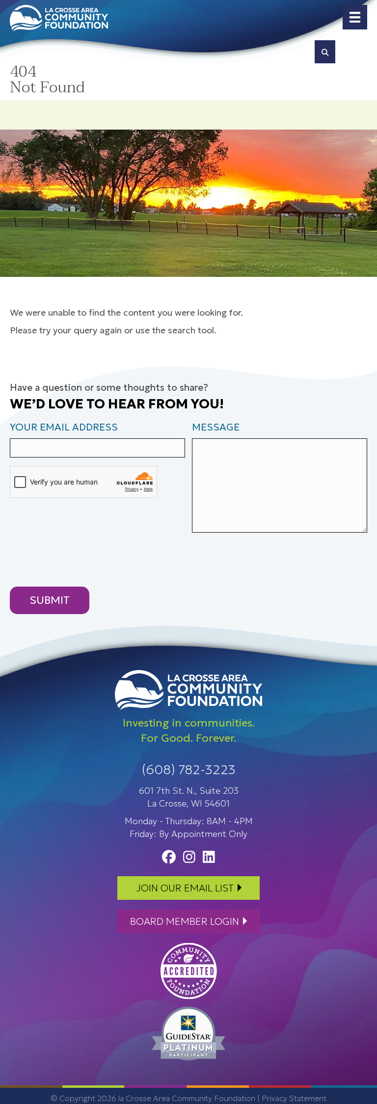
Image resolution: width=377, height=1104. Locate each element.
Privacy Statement (294, 1098)
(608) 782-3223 (188, 770)
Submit (49, 600)
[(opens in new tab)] (189, 970)
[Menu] (355, 17)
